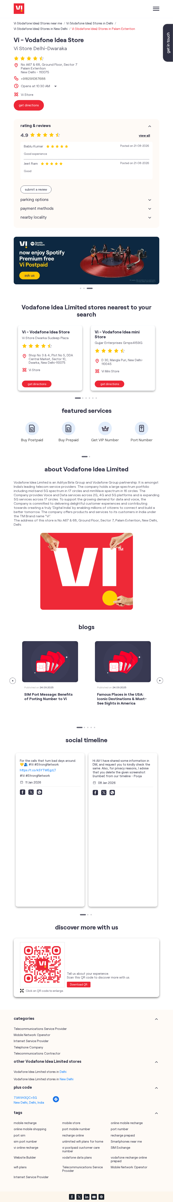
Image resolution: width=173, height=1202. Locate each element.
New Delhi (66, 1079)
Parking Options (34, 199)
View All (144, 135)
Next (160, 680)
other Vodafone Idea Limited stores (47, 1061)
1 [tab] (81, 289)
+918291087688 (33, 78)
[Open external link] (168, 60)
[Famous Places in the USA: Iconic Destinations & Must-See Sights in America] (123, 661)
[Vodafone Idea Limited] (19, 9)
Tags (18, 1112)
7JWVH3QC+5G (25, 1097)
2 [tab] (84, 289)
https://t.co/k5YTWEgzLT (38, 770)
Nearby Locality (33, 217)
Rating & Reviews (35, 125)
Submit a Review (36, 189)
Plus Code (23, 1087)
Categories (24, 1018)
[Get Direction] (56, 1101)
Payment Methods (37, 208)
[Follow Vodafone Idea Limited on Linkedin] (86, 1197)
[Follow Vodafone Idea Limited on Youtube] (94, 1197)
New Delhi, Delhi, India (29, 1102)
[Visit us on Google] (72, 1197)
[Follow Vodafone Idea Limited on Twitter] (79, 1197)
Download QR (78, 984)
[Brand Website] (101, 1197)
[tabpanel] (86, 260)
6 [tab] (97, 398)
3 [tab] (88, 289)
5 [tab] (93, 398)
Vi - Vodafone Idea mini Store (117, 334)
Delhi (63, 1072)
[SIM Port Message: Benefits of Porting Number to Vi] (50, 661)
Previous (12, 680)
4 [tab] (90, 398)
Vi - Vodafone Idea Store (46, 331)
